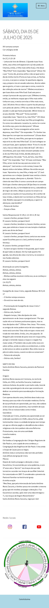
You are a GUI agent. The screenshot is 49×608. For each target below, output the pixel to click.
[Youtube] (39, 526)
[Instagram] (10, 526)
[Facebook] (24, 526)
